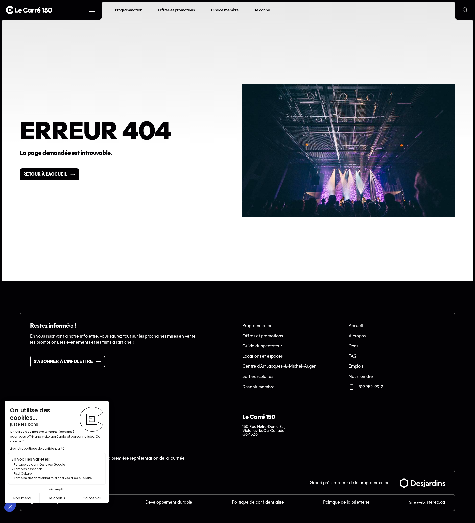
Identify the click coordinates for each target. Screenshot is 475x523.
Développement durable (168, 502)
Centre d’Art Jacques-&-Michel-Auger (279, 366)
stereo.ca (436, 502)
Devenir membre (258, 387)
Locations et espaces (262, 356)
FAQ (353, 356)
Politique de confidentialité (258, 502)
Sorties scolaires (257, 377)
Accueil (356, 326)
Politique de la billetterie (346, 502)
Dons (353, 346)
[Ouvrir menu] (92, 10)
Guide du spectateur (262, 346)
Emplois (356, 366)
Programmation (257, 326)
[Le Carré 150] (29, 10)
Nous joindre (361, 377)
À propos (357, 336)
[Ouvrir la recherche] (465, 10)
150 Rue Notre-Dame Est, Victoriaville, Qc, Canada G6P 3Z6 (263, 431)
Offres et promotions (262, 336)
